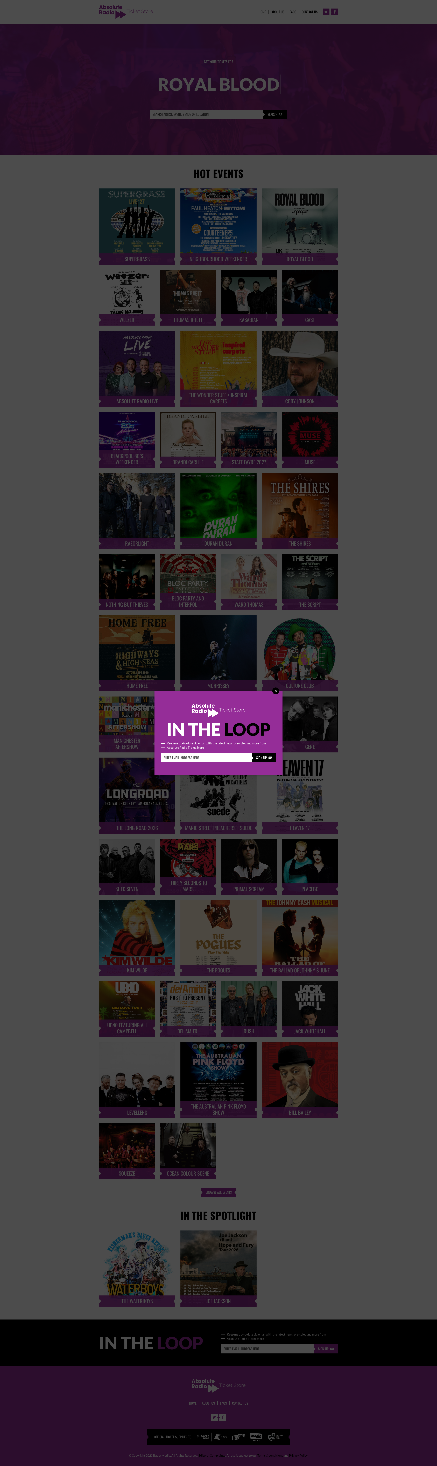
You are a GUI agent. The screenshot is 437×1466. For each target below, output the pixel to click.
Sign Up (264, 758)
